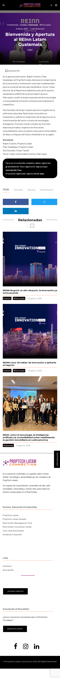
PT (57, 361)
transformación (47, 190)
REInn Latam (45, 25)
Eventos (23, 25)
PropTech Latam (11, 515)
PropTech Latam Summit (14, 519)
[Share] (16, 202)
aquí (42, 173)
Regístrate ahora (15, 629)
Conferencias (13, 25)
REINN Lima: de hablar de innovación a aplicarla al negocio (29, 363)
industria (32, 190)
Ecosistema (19, 190)
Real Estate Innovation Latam (17, 527)
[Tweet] (44, 202)
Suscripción (8, 570)
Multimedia (33, 25)
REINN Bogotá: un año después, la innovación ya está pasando (30, 291)
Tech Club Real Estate (13, 531)
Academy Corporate (12, 534)
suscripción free (13, 170)
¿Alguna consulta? (15, 591)
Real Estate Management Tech (17, 523)
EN (49, 361)
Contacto (7, 566)
